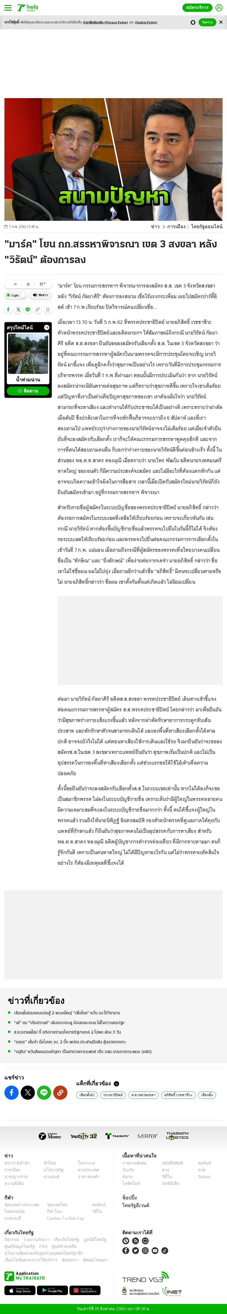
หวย (199, 1170)
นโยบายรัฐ (51, 1170)
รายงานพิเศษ (133, 1163)
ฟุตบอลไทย (52, 1205)
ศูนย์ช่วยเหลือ (58, 1246)
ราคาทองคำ (87, 1177)
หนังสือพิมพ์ (170, 1163)
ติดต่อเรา (62, 1260)
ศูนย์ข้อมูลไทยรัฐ (17, 1246)
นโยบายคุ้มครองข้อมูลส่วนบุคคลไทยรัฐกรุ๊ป (39, 1253)
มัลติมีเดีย (168, 1183)
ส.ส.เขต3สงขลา (142, 1094)
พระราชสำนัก (15, 1163)
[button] (8, 309)
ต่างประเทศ (86, 1170)
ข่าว (161, 226)
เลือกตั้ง (202, 1094)
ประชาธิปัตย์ (113, 1094)
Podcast (203, 1177)
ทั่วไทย (48, 1163)
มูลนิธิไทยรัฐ (88, 1239)
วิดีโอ (164, 1177)
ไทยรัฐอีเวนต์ (134, 1205)
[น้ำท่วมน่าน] (28, 354)
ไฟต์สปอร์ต (13, 1211)
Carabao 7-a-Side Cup (64, 1218)
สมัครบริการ (199, 7)
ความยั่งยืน (13, 1183)
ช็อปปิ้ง (128, 1197)
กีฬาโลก (49, 1211)
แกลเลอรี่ (12, 1218)
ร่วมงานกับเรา (34, 1239)
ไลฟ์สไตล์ (129, 1183)
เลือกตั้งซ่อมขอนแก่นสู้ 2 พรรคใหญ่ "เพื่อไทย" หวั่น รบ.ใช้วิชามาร (67, 1013)
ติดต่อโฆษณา (85, 1260)
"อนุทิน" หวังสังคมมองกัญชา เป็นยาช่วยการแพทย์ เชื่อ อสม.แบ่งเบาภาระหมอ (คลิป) (83, 1051)
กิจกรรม (11, 1239)
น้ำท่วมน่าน (28, 379)
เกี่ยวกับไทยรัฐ (62, 1239)
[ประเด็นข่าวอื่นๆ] (46, 327)
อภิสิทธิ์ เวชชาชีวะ (175, 1094)
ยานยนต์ (50, 1177)
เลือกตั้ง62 (87, 1094)
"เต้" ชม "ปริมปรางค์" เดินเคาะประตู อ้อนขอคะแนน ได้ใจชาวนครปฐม (69, 1023)
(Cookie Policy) (146, 22)
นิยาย (127, 1177)
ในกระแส (84, 1163)
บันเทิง (127, 1170)
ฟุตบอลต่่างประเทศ (19, 1205)
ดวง (164, 1170)
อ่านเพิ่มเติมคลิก (105, 22)
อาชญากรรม (14, 1177)
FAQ (39, 1246)
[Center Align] (221, 22)
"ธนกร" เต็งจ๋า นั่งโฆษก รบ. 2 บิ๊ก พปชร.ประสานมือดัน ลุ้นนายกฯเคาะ (70, 1041)
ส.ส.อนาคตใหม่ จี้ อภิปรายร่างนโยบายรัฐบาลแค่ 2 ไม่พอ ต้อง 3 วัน (67, 1032)
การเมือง (181, 226)
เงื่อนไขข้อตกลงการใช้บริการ (27, 1260)
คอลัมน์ (201, 1163)
